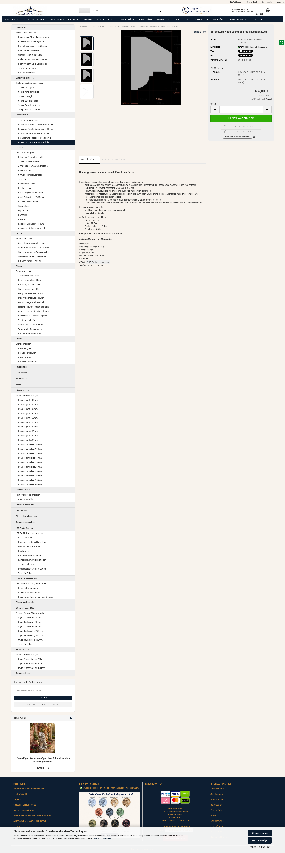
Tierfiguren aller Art (27, 320)
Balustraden (11, 19)
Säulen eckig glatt (26, 96)
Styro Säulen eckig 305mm (30, 635)
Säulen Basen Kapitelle (28, 161)
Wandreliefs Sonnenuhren (30, 329)
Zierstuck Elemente (27, 564)
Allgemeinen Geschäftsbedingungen (29, 821)
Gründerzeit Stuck (26, 184)
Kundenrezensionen (114, 159)
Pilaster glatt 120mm (28, 404)
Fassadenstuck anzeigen (27, 120)
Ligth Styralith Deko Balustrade (32, 64)
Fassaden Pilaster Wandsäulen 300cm (35, 129)
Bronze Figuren (25, 348)
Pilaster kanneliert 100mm (30, 444)
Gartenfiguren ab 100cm (29, 289)
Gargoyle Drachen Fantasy (30, 293)
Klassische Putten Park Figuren (32, 316)
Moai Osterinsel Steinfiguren (31, 298)
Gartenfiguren (216, 826)
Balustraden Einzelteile (28, 50)
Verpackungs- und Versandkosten (29, 789)
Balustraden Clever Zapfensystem (33, 37)
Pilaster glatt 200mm (28, 422)
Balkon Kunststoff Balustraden (32, 59)
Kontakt (17, 826)
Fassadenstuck (56, 19)
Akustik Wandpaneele (240, 19)
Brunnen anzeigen (24, 238)
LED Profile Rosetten (24, 528)
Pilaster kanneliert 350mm (30, 480)
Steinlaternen (164, 19)
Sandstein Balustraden (28, 68)
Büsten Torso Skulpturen (29, 333)
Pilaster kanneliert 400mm (30, 484)
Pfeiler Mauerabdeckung (26, 516)
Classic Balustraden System (31, 41)
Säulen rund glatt (26, 87)
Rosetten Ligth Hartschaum (31, 224)
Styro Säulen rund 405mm (30, 626)
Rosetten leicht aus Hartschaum (33, 542)
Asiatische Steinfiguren (28, 275)
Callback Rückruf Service (24, 805)
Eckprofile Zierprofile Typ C (30, 157)
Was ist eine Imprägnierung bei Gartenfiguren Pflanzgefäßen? (111, 788)
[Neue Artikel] (71, 718)
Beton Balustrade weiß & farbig (32, 46)
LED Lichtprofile (25, 537)
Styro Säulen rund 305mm (30, 622)
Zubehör (22, 179)
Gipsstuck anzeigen (25, 152)
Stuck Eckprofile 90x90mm (30, 192)
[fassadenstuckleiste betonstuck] (151, 67)
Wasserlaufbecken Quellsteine (32, 256)
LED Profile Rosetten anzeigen (29, 533)
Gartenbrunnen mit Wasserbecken (34, 252)
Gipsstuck (73, 19)
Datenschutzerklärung (102, 838)
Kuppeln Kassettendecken (30, 555)
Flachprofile (23, 551)
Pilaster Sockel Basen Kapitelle (32, 228)
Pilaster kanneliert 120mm (30, 449)
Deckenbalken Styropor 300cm (32, 569)
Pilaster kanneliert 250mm (30, 471)
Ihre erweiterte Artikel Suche (43, 704)
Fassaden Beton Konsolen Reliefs (33, 142)
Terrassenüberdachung (25, 522)
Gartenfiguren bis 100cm (29, 284)
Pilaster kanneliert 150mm (30, 462)
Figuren (100, 19)
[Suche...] (159, 10)
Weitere (259, 19)
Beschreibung (89, 159)
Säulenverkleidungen (33, 19)
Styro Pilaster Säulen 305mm (31, 663)
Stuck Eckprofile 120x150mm (31, 197)
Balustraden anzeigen (26, 32)
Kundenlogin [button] (266, 2)
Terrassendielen (23, 673)
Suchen (43, 698)
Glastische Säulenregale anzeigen (31, 583)
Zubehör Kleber (25, 573)
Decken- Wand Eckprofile (29, 546)
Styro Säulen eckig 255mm (30, 631)
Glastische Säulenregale (26, 578)
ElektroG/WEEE (20, 794)
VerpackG (17, 799)
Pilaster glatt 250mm (28, 427)
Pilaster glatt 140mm (28, 413)
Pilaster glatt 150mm (28, 418)
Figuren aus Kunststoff (25, 602)
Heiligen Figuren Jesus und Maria (33, 307)
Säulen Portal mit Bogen (29, 105)
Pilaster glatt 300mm (28, 431)
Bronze (111, 19)
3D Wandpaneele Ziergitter (30, 175)
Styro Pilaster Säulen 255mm (31, 659)
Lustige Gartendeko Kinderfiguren (33, 311)
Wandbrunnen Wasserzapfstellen (33, 247)
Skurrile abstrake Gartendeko (31, 324)
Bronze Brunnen (25, 357)
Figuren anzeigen (23, 271)
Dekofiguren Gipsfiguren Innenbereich (35, 597)
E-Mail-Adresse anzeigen (98, 262)
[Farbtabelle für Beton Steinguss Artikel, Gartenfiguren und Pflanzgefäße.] (109, 815)
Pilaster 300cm (194, 19)
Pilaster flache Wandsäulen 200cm (34, 133)
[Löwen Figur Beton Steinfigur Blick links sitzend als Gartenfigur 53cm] (42, 738)
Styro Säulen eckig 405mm (30, 640)
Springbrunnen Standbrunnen (32, 243)
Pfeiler (213, 815)
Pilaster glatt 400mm (28, 440)
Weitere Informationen (260, 847)
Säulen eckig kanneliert (28, 101)
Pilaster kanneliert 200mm (30, 467)
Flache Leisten (24, 188)
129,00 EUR (43, 768)
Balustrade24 (200, 32)
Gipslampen (23, 210)
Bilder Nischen (24, 170)
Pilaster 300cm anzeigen (27, 395)
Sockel (179, 19)
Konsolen (22, 215)
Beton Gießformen (26, 73)
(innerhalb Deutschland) (258, 47)
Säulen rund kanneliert (28, 92)
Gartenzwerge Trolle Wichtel (31, 302)
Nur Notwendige (259, 840)
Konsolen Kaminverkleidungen (32, 560)
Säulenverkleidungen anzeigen (29, 83)
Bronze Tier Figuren (27, 353)
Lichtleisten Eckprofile (28, 201)
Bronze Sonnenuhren (28, 362)
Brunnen (87, 19)
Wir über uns (237, 2)
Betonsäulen (21, 510)
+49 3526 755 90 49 (179, 826)
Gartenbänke (145, 19)
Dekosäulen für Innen (28, 588)
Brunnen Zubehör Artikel (29, 261)
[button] (251, 2)
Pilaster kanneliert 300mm (30, 476)
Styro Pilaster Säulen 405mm (31, 668)
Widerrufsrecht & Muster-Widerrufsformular (33, 815)
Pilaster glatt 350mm (28, 435)
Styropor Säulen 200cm (25, 608)
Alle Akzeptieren (260, 833)
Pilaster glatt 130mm (28, 409)
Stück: (213, 104)
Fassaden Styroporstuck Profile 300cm (36, 124)
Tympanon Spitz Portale (29, 109)
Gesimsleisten (24, 206)
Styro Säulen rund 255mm (30, 617)
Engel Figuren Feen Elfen (29, 280)
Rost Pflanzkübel (216, 19)
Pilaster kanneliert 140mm (30, 458)
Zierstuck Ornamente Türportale (33, 166)
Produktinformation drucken (237, 137)
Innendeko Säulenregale (29, 592)
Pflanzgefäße (127, 19)
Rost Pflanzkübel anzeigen (28, 495)
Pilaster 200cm (22, 649)
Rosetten (22, 219)
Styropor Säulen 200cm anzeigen (31, 613)
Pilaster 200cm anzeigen (27, 654)
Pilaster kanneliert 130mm (30, 453)
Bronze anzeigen (23, 344)
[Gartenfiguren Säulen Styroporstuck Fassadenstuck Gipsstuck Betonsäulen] (44, 10)
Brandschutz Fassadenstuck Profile (34, 138)
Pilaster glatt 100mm (28, 400)
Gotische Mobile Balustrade (30, 55)
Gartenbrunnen (217, 821)
